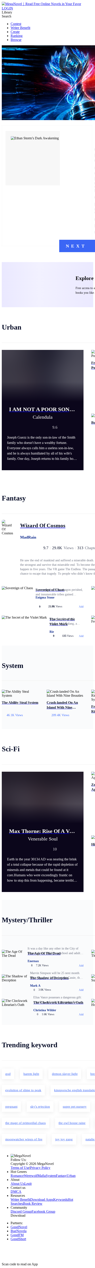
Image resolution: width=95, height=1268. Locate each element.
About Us (17, 1184)
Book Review (32, 1203)
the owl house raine (72, 1123)
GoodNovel (19, 1227)
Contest (16, 24)
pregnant (11, 1106)
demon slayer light (65, 1074)
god (8, 1074)
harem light (31, 1074)
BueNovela (19, 1231)
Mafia (42, 1176)
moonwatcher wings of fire (23, 1139)
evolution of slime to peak (23, 1090)
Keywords (60, 1199)
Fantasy (61, 1176)
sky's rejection (40, 1106)
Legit (28, 1184)
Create (15, 32)
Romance (17, 1176)
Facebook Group (43, 1211)
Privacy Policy (40, 1168)
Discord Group (21, 1211)
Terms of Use (20, 1168)
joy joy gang (64, 1139)
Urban (71, 1176)
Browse (16, 40)
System (51, 1176)
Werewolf (31, 1176)
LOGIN (7, 8)
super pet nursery (75, 1106)
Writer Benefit (20, 28)
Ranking (17, 36)
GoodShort (18, 1239)
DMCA (16, 1191)
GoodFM (17, 1235)
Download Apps (41, 1199)
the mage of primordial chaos (25, 1123)
